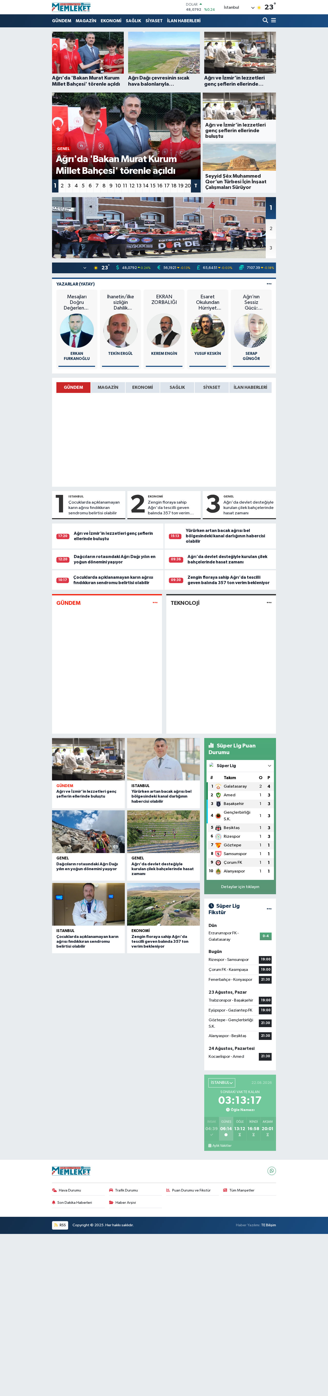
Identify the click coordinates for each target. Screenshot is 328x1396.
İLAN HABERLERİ (184, 21)
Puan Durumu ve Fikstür (191, 1190)
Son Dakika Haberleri (74, 1203)
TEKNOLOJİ (185, 603)
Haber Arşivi (126, 1203)
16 (159, 185)
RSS (62, 1225)
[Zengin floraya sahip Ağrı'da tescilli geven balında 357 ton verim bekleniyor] (163, 904)
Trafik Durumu (126, 1190)
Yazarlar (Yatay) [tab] (75, 284)
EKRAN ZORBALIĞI (164, 299)
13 (138, 185)
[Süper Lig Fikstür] (269, 909)
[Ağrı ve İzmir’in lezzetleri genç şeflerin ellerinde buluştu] (88, 759)
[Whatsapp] (272, 1171)
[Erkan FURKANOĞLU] (77, 330)
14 (146, 185)
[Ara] (266, 20)
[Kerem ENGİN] (164, 330)
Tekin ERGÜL (120, 354)
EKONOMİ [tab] (142, 387)
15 (153, 185)
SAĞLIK (133, 21)
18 (174, 185)
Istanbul (76, 496)
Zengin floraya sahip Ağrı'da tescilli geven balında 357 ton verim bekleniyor (169, 508)
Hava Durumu (70, 1190)
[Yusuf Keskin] (207, 330)
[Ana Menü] (272, 20)
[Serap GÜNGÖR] (251, 330)
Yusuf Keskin (207, 354)
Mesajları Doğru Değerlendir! (77, 302)
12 (132, 185)
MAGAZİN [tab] (108, 387)
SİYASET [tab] (211, 387)
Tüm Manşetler (241, 1190)
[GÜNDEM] (155, 603)
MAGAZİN (86, 21)
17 (167, 185)
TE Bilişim (268, 1225)
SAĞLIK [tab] (177, 387)
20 (188, 185)
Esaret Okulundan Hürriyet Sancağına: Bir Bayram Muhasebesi (207, 302)
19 (180, 185)
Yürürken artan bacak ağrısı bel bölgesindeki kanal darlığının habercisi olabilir (225, 536)
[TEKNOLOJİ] (269, 603)
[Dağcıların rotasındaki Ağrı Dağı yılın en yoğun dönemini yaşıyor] (88, 831)
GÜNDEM (61, 21)
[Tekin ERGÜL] (120, 330)
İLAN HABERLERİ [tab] (250, 387)
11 (125, 185)
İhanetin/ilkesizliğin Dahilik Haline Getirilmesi (120, 302)
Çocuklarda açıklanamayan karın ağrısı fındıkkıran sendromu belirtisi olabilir (94, 508)
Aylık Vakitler (221, 1146)
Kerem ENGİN (164, 354)
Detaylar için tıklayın (240, 887)
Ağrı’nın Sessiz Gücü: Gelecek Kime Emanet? (251, 302)
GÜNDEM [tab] (73, 387)
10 (118, 185)
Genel (228, 496)
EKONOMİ (111, 21)
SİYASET (154, 21)
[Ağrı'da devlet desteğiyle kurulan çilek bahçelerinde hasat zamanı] (163, 831)
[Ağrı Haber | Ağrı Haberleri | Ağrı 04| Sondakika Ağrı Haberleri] (71, 7)
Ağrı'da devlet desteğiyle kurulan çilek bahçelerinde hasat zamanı (248, 508)
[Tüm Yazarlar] (269, 284)
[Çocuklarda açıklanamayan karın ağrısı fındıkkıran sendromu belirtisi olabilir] (88, 904)
